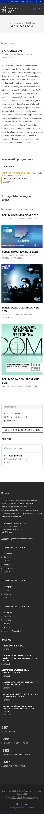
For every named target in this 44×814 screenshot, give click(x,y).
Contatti (7, 572)
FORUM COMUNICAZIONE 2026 (15, 173)
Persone (19, 23)
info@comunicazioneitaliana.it (22, 808)
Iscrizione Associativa (12, 631)
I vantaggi (8, 620)
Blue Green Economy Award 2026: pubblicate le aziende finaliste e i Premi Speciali (19, 658)
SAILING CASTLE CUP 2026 (12, 646)
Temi (5, 597)
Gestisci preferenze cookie (27, 797)
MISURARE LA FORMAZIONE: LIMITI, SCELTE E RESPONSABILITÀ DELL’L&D (19, 683)
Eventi (6, 560)
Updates (7, 564)
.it (27, 2)
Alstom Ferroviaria (13, 455)
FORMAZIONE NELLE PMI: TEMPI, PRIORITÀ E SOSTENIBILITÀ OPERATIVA (19, 695)
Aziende (7, 627)
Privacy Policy (11, 797)
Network (7, 594)
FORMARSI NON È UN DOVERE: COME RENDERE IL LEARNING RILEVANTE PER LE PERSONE (17, 709)
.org (41, 2)
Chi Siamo (7, 557)
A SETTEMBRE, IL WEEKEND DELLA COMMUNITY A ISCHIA (15, 671)
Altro (14, 420)
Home (11, 23)
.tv (36, 2)
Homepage (8, 553)
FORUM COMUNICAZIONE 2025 (20, 252)
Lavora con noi (10, 568)
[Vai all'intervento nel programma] (13, 181)
